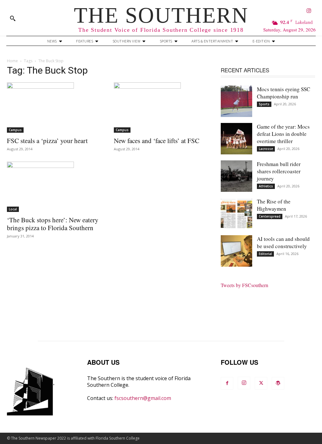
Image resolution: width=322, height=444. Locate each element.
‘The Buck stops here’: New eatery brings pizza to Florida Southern (52, 223)
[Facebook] (227, 383)
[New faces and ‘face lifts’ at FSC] (161, 107)
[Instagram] (309, 11)
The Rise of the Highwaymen (274, 205)
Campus (15, 130)
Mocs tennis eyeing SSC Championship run (283, 93)
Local (13, 209)
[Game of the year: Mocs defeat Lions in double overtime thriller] (236, 138)
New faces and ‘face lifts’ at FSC (156, 140)
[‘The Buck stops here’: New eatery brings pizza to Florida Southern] (54, 187)
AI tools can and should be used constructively (283, 242)
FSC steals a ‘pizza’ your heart (47, 140)
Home (12, 61)
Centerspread (269, 216)
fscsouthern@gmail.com (142, 398)
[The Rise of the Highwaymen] (236, 213)
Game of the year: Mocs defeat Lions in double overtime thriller (283, 134)
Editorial (265, 254)
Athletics (266, 186)
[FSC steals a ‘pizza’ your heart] (54, 107)
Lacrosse (266, 149)
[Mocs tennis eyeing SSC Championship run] (236, 101)
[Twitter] (261, 383)
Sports (264, 104)
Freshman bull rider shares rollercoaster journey (279, 171)
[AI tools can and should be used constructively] (236, 251)
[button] (12, 18)
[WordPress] (278, 383)
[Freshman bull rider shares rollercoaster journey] (236, 176)
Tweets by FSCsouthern (244, 285)
